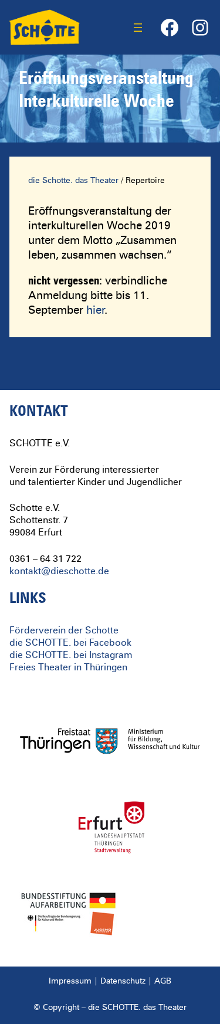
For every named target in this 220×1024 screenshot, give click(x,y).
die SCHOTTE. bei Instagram (71, 655)
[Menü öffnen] (138, 28)
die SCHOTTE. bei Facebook (70, 642)
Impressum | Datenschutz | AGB (110, 981)
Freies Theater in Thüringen (68, 667)
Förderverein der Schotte (64, 630)
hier (95, 310)
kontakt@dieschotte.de (59, 571)
